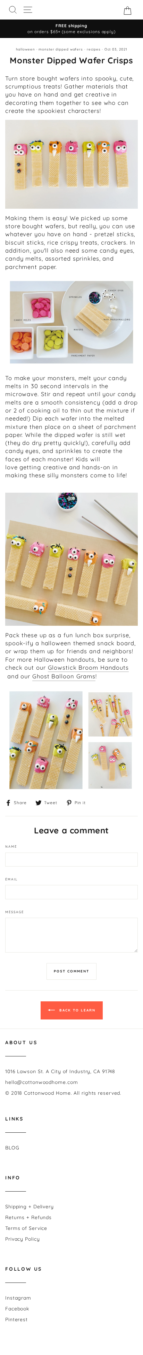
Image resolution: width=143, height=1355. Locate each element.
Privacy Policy (22, 1239)
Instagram (18, 1298)
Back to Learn (76, 1010)
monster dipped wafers (61, 49)
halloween (25, 49)
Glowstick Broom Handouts (88, 667)
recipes (94, 49)
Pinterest (16, 1319)
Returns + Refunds (28, 1217)
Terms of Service (26, 1228)
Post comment (71, 971)
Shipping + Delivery (29, 1206)
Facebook (17, 1309)
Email (11, 879)
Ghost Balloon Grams (63, 676)
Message (14, 912)
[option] (71, 28)
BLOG (12, 1148)
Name (11, 846)
